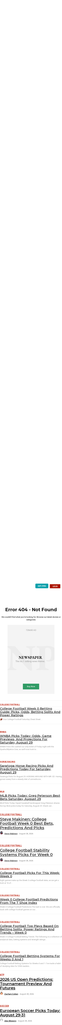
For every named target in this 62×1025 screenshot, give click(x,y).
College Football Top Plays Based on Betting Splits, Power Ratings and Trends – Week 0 (29, 929)
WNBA (3, 732)
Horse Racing (7, 761)
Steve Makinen (10, 834)
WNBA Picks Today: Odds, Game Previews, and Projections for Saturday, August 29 (25, 739)
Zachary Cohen (11, 994)
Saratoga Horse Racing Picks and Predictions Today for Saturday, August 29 (26, 769)
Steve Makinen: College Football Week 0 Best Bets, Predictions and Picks (27, 823)
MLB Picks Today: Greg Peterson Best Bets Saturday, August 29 (30, 797)
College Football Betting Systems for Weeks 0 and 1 (30, 957)
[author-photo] (2, 834)
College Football (11, 814)
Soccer (4, 1006)
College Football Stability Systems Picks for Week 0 (26, 852)
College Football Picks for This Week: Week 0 (30, 874)
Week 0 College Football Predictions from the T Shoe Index (29, 901)
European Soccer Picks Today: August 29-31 (30, 1012)
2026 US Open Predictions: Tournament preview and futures (26, 983)
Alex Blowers (10, 1021)
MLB (2, 791)
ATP (2, 975)
